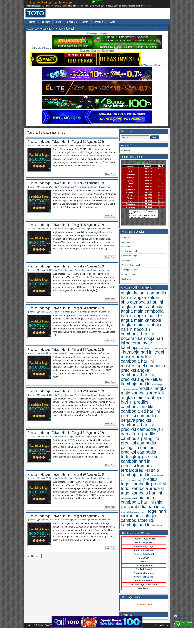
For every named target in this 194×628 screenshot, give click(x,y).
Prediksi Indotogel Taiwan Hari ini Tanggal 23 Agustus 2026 (66, 349)
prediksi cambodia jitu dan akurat (142, 431)
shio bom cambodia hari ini (137, 499)
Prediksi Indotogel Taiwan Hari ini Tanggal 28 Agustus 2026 (66, 142)
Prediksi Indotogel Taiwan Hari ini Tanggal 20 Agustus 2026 (66, 474)
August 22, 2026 (46, 353)
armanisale (126, 237)
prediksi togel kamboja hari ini (142, 490)
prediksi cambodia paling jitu (140, 436)
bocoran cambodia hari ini (137, 331)
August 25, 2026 (46, 228)
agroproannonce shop (130, 274)
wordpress (125, 260)
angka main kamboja (141, 320)
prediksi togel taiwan (128, 498)
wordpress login (128, 242)
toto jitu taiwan (157, 526)
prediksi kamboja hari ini (139, 459)
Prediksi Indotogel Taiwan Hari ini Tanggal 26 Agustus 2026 (66, 225)
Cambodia (98, 21)
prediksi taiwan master (134, 480)
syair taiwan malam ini (139, 512)
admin (32, 145)
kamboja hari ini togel (143, 351)
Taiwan (111, 21)
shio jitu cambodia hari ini (141, 504)
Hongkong (45, 21)
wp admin (125, 246)
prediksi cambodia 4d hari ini (140, 409)
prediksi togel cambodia (139, 481)
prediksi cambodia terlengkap (138, 454)
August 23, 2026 (46, 312)
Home (32, 21)
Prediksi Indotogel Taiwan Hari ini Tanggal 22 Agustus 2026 (66, 391)
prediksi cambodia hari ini (137, 422)
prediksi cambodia (135, 404)
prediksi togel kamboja (143, 486)
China (58, 21)
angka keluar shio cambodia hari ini (142, 299)
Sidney (85, 21)
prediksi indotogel (129, 251)
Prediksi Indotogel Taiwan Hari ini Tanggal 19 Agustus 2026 (66, 516)
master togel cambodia (143, 365)
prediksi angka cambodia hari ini (137, 372)
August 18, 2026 (46, 520)
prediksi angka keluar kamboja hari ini (141, 381)
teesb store (126, 279)
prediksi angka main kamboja (144, 390)
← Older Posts (33, 556)
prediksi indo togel (129, 256)
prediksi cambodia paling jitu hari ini (138, 445)
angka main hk (148, 315)
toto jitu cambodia (139, 518)
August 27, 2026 (46, 145)
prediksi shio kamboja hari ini (140, 472)
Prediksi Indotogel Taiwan (85, 145)
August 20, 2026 (46, 436)
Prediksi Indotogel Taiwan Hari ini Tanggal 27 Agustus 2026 (66, 183)
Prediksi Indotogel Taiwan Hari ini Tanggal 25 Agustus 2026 (66, 266)
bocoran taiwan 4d (144, 348)
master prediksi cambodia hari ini (137, 359)
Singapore (72, 21)
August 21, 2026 (46, 395)
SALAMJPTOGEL (144, 604)
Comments (105, 145)
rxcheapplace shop (129, 270)
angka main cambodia (142, 306)
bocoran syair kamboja (136, 345)
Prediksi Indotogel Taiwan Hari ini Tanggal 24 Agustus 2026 (66, 308)
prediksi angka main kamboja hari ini (142, 397)
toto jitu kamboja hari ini (137, 522)
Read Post (110, 174)
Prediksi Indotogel (65, 145)
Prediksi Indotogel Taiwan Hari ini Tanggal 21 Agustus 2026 (66, 433)
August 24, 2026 (46, 270)
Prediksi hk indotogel (130, 265)
